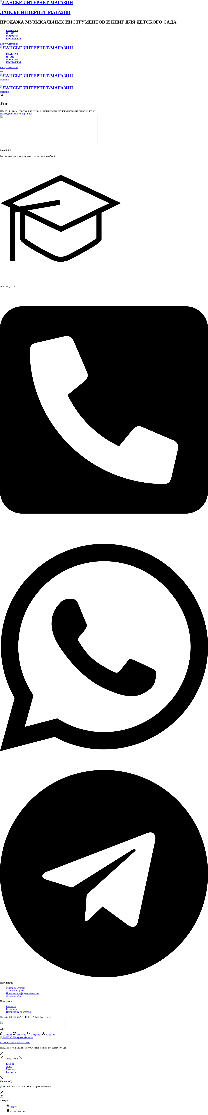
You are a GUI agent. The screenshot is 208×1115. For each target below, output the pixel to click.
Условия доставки (15, 988)
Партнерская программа (18, 1012)
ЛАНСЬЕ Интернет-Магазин (35, 12)
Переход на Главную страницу (16, 113)
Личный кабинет (15, 996)
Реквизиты (11, 1009)
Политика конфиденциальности (22, 993)
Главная (12, 30)
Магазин (12, 36)
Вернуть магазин (9, 44)
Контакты (13, 38)
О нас (10, 33)
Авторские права (15, 990)
